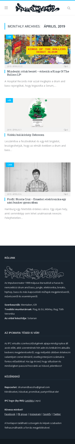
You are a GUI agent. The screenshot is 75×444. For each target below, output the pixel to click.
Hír (9, 36)
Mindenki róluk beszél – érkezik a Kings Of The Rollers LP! (38, 73)
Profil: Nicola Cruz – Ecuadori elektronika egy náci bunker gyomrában (36, 200)
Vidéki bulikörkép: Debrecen (25, 135)
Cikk (10, 164)
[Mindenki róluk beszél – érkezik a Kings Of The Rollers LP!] (37, 50)
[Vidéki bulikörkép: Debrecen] (37, 114)
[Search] (68, 8)
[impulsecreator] (37, 7)
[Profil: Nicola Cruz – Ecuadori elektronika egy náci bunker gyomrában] (37, 178)
